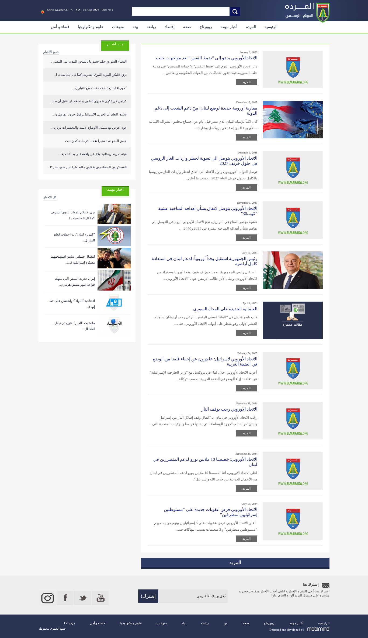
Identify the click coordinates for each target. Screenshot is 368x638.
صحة (187, 27)
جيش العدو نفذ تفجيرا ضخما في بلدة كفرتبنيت (96, 141)
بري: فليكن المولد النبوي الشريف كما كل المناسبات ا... (90, 75)
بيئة (135, 27)
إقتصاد (170, 27)
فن (226, 623)
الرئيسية (271, 27)
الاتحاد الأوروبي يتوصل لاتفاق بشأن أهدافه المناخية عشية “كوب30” (207, 211)
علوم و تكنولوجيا (90, 27)
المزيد (246, 82)
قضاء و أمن (60, 27)
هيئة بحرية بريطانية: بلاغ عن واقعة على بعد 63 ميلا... (93, 154)
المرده (251, 27)
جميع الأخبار (51, 52)
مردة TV (69, 623)
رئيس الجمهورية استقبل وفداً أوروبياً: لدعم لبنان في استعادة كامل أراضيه (204, 261)
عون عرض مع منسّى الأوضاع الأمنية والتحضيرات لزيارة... (89, 127)
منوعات (118, 27)
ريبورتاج (206, 27)
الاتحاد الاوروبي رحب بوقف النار (229, 409)
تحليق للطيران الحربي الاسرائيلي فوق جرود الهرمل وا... (89, 114)
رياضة (151, 27)
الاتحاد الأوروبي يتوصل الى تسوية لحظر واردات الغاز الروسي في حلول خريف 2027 (204, 161)
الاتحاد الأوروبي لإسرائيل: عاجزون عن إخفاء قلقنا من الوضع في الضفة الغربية (205, 361)
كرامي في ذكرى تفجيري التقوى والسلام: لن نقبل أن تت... (88, 101)
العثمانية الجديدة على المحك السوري (225, 308)
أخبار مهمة (229, 27)
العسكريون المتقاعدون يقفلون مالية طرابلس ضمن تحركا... (87, 167)
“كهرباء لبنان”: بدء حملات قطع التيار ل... (100, 88)
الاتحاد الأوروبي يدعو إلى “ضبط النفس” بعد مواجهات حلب (206, 58)
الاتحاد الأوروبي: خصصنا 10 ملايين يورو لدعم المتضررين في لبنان (205, 462)
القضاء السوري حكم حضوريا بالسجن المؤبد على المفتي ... (88, 61)
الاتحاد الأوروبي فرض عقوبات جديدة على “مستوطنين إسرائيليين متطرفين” (210, 512)
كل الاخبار (50, 197)
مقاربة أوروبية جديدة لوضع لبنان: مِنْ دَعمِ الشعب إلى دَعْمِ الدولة (206, 110)
